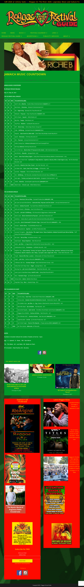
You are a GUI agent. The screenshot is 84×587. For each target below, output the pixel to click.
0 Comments (44, 80)
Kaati (7, 80)
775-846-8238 (22, 402)
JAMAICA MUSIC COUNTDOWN (42, 375)
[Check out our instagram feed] (44, 353)
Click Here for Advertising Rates (22, 563)
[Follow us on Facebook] (40, 353)
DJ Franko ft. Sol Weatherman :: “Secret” (67, 391)
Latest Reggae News (31, 80)
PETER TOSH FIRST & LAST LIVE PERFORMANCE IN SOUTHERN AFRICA (16, 386)
